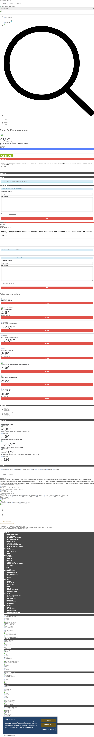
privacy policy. (29, 727)
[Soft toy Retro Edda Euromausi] (4, 335)
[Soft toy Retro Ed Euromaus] (4, 322)
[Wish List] (8, 22)
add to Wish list (47, 149)
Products (6, 122)
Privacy (5, 511)
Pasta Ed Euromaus (6, 309)
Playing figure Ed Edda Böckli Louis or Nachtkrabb (15, 364)
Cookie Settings (8, 506)
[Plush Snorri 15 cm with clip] (8, 376)
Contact (6, 515)
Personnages (7, 415)
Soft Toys (6, 125)
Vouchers (6, 408)
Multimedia (6, 413)
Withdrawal (6, 513)
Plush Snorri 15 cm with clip (9, 378)
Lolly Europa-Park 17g (7, 350)
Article (47, 303)
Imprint (5, 514)
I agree (48, 720)
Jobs (5, 509)
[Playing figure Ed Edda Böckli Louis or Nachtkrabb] (5, 363)
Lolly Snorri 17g (5, 391)
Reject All (48, 725)
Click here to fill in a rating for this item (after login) (14, 181)
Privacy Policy (12, 214)
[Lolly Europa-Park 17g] (3, 348)
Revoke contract (7, 521)
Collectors (6, 409)
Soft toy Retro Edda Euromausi (9, 337)
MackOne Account (8, 517)
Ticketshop (19, 3)
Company (6, 508)
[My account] (7, 24)
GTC (5, 510)
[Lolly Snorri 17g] (6, 389)
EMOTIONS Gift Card (6, 301)
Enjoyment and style (9, 412)
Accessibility (7, 518)
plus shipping (11, 142)
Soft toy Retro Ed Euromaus (9, 324)
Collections (6, 414)
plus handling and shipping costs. (17, 526)
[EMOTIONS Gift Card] (5, 299)
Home (5, 119)
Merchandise (7, 410)
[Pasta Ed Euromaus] (7, 307)
